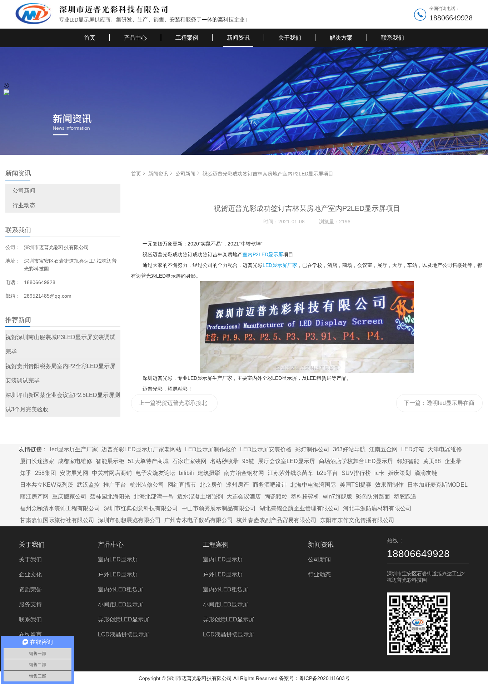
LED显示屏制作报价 (210, 449)
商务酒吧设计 (270, 485)
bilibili (186, 473)
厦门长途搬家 (37, 461)
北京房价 (211, 485)
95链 (248, 461)
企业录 (453, 461)
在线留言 (30, 634)
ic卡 (379, 473)
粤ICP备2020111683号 (324, 678)
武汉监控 (88, 485)
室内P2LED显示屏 (263, 254)
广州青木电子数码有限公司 (198, 520)
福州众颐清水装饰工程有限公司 (60, 508)
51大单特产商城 (148, 461)
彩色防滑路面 (373, 496)
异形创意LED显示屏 (123, 619)
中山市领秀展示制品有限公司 (218, 508)
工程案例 (186, 38)
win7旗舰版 (337, 496)
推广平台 (114, 485)
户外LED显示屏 (118, 574)
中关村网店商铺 (112, 473)
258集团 (45, 473)
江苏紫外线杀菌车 (290, 473)
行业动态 (24, 205)
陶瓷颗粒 (275, 496)
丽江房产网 (34, 496)
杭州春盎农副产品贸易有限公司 (276, 520)
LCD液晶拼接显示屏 (124, 634)
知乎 (25, 473)
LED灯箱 (412, 449)
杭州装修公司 (147, 485)
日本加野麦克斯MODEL (437, 485)
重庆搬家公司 (69, 496)
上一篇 (173, 406)
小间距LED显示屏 (121, 604)
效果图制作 (389, 485)
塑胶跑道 (405, 496)
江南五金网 (383, 449)
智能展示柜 (110, 461)
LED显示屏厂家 (280, 265)
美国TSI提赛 (356, 485)
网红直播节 (182, 485)
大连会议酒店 (243, 496)
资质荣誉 (30, 589)
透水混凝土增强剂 (200, 496)
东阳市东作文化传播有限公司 (357, 520)
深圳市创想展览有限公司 (129, 520)
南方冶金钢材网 (244, 473)
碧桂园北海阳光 (110, 496)
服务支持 (30, 604)
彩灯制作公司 (312, 449)
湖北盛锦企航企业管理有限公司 (299, 508)
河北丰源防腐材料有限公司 (377, 508)
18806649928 (451, 17)
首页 (89, 38)
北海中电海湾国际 (313, 485)
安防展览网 (74, 473)
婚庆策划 (399, 473)
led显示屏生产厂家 (74, 449)
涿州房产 (237, 485)
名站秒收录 (224, 461)
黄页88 (432, 461)
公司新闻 (24, 191)
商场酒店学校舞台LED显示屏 (356, 461)
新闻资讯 (238, 38)
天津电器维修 (445, 449)
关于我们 (289, 38)
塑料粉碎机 (305, 496)
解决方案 (341, 38)
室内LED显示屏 (118, 559)
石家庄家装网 (189, 461)
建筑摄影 (209, 473)
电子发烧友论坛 (155, 473)
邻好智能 (408, 461)
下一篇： (439, 406)
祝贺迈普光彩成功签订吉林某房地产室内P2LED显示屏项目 (268, 174)
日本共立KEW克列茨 (46, 485)
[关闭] (6, 85)
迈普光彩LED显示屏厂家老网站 (141, 449)
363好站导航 (349, 449)
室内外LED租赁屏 (121, 589)
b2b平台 (327, 473)
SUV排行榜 (356, 473)
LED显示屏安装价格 (266, 449)
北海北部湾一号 (154, 496)
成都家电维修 (75, 461)
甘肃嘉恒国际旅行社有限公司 (57, 520)
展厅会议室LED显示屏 (286, 461)
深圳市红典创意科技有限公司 (141, 508)
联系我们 (392, 38)
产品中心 (135, 38)
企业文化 (30, 574)
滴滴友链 (425, 473)
